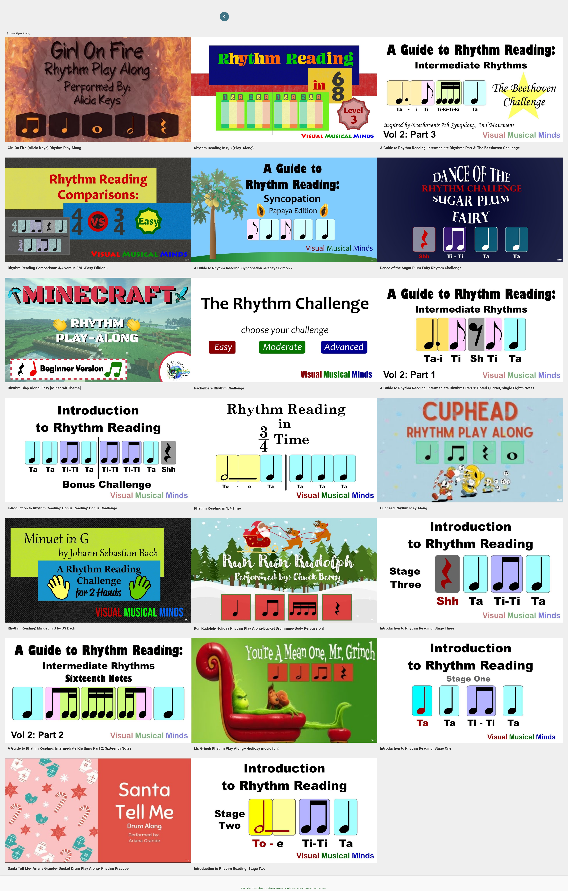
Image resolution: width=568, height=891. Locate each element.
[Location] (224, 16)
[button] (18, 33)
